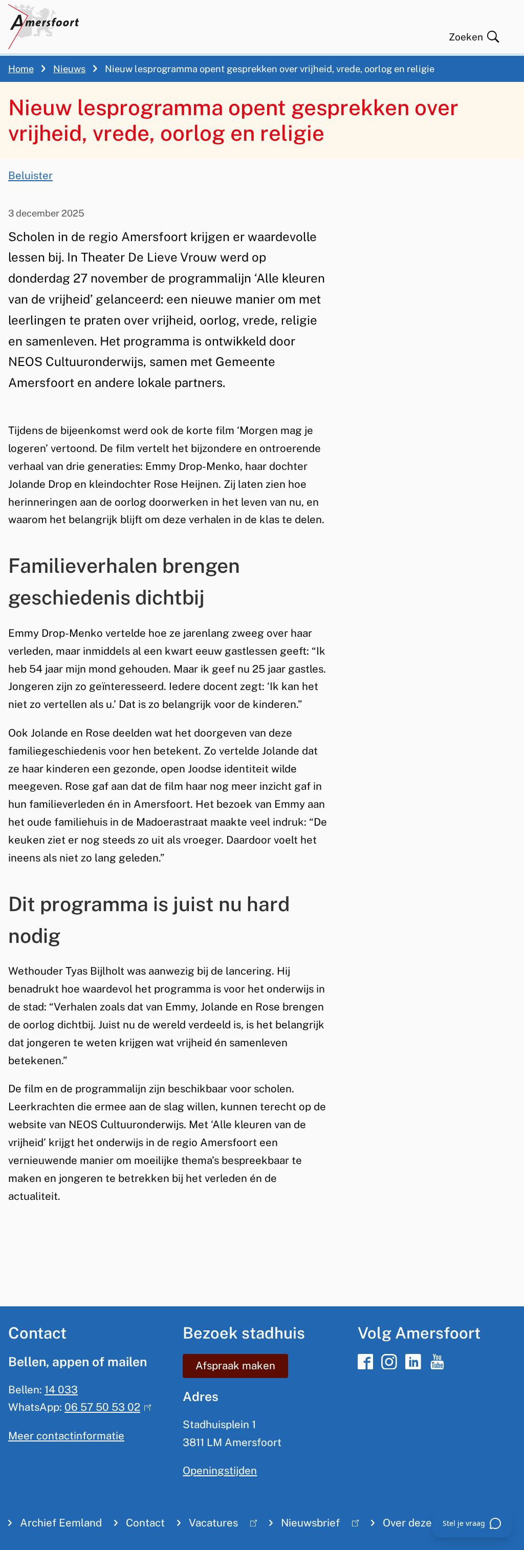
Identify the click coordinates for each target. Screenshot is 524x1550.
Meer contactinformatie (66, 1436)
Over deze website (428, 1523)
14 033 (61, 1390)
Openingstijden (220, 1471)
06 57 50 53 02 (105, 1407)
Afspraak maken (235, 1366)
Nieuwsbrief (304, 1525)
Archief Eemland (61, 1523)
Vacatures (207, 1525)
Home (21, 68)
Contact (145, 1523)
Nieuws (69, 68)
